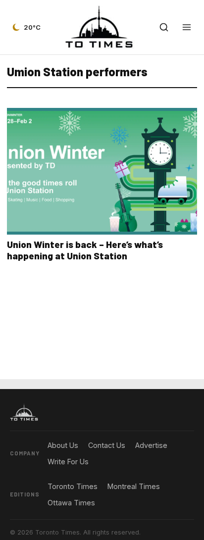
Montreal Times (133, 486)
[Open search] (163, 27)
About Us (63, 445)
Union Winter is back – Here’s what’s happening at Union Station (85, 250)
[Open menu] (186, 27)
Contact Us (106, 445)
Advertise (151, 445)
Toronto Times (73, 486)
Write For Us (68, 461)
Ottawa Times (71, 502)
